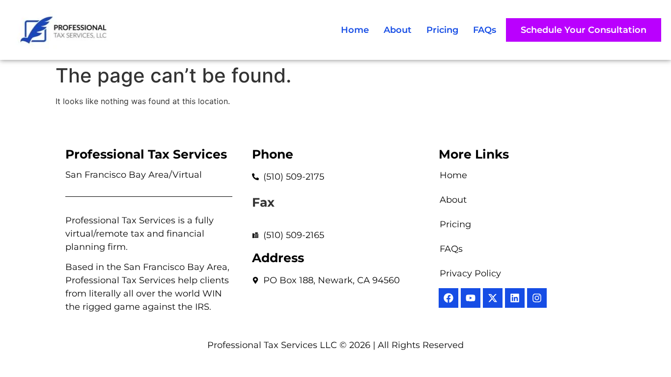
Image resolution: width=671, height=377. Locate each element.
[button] (583, 30)
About (398, 30)
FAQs (484, 30)
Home (355, 30)
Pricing (442, 30)
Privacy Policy (470, 273)
